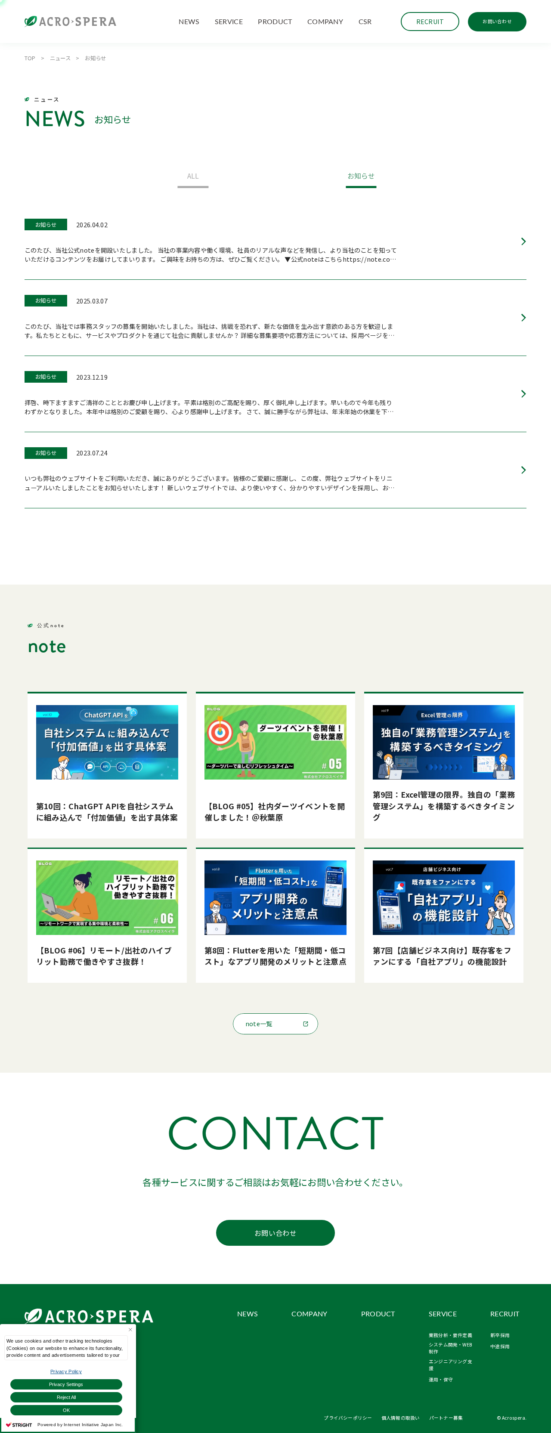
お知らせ (361, 175)
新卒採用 (500, 1335)
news (189, 21)
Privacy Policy (66, 1371)
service (229, 21)
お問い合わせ (497, 21)
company (325, 21)
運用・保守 (441, 1379)
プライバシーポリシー (348, 1417)
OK (66, 1410)
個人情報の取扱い (400, 1417)
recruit (504, 1314)
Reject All (66, 1397)
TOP (30, 58)
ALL (193, 175)
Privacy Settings (66, 1384)
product (275, 21)
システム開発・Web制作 (450, 1348)
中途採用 (500, 1346)
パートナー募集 (446, 1417)
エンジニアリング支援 (450, 1364)
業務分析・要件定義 (450, 1335)
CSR (365, 21)
